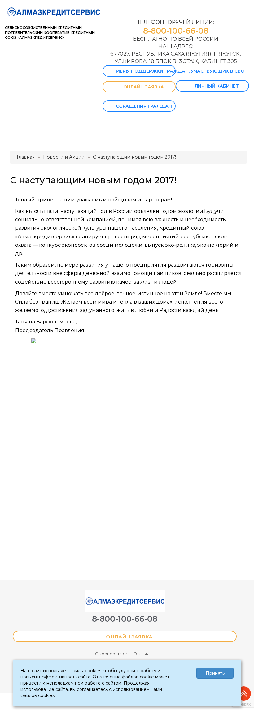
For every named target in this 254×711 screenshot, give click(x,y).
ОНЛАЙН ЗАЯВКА (143, 87)
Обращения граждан (144, 106)
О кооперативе (111, 653)
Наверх (244, 704)
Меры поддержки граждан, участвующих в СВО (146, 71)
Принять (215, 673)
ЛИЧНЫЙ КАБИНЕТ (217, 86)
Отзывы (141, 653)
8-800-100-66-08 (175, 30)
